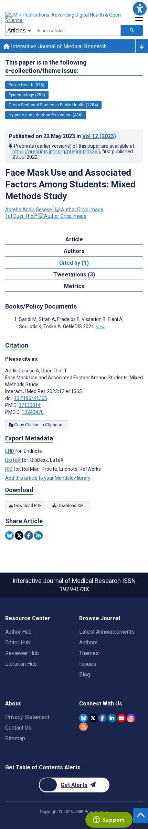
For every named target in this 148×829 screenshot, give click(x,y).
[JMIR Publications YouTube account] (121, 718)
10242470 (33, 412)
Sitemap (15, 738)
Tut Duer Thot (21, 216)
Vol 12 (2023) (99, 136)
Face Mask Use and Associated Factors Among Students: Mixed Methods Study (70, 184)
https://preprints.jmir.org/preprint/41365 (56, 151)
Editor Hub (17, 642)
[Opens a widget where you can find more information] (109, 820)
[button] (139, 8)
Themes (89, 653)
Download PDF (27, 505)
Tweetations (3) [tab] (74, 274)
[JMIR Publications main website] (63, 17)
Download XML (71, 505)
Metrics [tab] (74, 286)
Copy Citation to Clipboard (38, 424)
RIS (9, 469)
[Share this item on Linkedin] (38, 535)
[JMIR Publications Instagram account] (131, 718)
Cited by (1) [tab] (74, 263)
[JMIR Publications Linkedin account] (112, 718)
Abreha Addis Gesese (29, 209)
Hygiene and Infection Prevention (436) (46, 115)
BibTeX (13, 460)
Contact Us (18, 727)
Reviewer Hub (22, 653)
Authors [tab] (74, 251)
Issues (87, 664)
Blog (84, 674)
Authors (88, 642)
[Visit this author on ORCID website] (79, 209)
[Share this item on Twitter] (19, 535)
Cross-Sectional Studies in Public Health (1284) (53, 105)
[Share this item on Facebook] (28, 535)
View (100, 326)
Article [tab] (74, 239)
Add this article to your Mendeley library (48, 478)
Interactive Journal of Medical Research (58, 46)
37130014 (30, 405)
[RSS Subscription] (83, 726)
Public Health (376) (26, 84)
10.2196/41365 (30, 398)
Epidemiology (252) (27, 94)
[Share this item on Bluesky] (9, 535)
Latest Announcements (107, 631)
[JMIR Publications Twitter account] (93, 718)
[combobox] (77, 30)
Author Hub (18, 631)
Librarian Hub (21, 664)
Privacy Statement (27, 717)
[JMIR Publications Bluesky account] (83, 718)
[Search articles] (132, 30)
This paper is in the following (46, 66)
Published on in (62, 136)
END (10, 451)
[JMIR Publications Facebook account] (102, 718)
